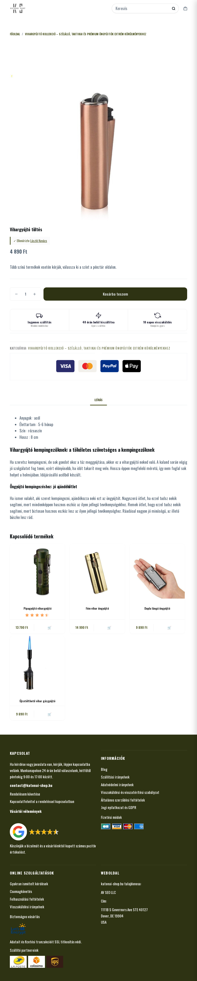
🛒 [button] (49, 627)
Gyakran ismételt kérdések (29, 883)
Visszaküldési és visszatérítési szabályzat (130, 792)
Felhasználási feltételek (27, 899)
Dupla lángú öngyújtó (157, 608)
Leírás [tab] (98, 400)
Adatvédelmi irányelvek (117, 784)
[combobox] (142, 8)
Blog (104, 769)
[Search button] (173, 8)
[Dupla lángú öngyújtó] (157, 571)
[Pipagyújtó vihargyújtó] (37, 571)
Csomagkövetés (21, 891)
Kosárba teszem (115, 294)
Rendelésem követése (25, 794)
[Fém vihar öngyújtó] (97, 571)
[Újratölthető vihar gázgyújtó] (37, 663)
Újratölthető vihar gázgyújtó (37, 701)
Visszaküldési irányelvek (27, 906)
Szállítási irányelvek (115, 776)
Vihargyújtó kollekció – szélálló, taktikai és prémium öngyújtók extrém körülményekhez (99, 348)
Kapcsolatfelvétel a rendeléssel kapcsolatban (42, 801)
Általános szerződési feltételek (123, 800)
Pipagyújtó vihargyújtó (37, 608)
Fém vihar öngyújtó (97, 608)
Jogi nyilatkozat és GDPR (118, 807)
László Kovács (38, 240)
